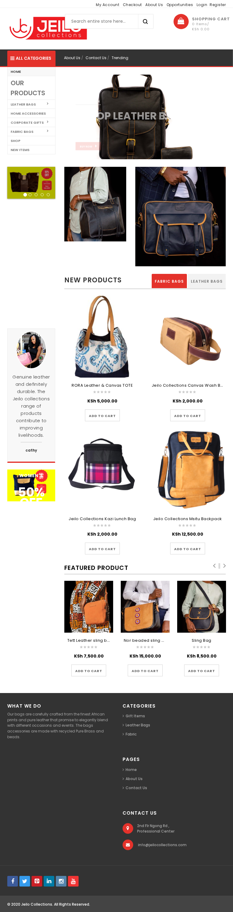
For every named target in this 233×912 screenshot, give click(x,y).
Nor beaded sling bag (147, 640)
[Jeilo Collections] (47, 28)
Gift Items (135, 715)
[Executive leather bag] (180, 218)
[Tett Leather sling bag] (88, 607)
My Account (107, 4)
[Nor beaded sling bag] (145, 607)
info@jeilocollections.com (162, 844)
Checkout (132, 4)
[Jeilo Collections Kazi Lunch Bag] (102, 470)
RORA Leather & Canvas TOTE (102, 385)
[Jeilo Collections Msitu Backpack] (188, 470)
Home (131, 769)
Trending (120, 57)
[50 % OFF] (31, 485)
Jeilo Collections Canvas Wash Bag (189, 385)
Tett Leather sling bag (90, 640)
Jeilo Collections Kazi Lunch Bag (102, 519)
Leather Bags (207, 281)
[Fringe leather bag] (95, 206)
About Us (154, 4)
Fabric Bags (169, 281)
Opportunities (180, 4)
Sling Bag (201, 640)
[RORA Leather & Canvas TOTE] (102, 336)
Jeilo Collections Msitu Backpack (187, 519)
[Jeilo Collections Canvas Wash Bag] (188, 336)
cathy (31, 450)
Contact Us (96, 57)
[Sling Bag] (201, 607)
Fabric (131, 734)
